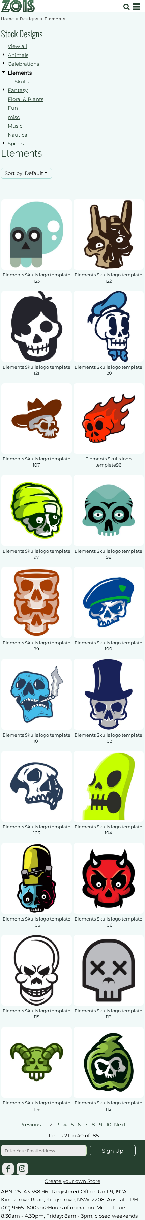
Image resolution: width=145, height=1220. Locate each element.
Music (15, 126)
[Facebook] (8, 1169)
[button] (126, 6)
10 (108, 1124)
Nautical (18, 134)
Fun (13, 108)
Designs (29, 18)
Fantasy (18, 90)
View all (17, 46)
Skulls (21, 81)
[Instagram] (22, 1169)
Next (120, 1124)
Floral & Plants (26, 99)
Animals (18, 55)
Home (7, 18)
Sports (16, 143)
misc (14, 117)
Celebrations (23, 64)
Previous (30, 1124)
